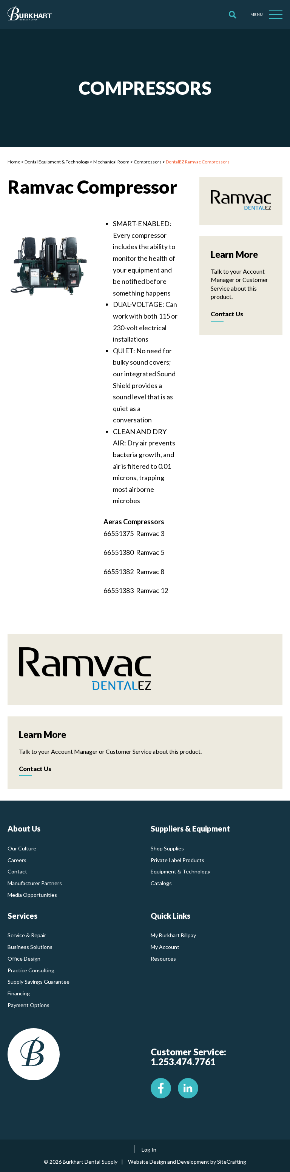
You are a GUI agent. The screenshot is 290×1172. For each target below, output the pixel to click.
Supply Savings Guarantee (38, 981)
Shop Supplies (167, 848)
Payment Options (28, 1005)
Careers (17, 860)
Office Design (24, 958)
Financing (19, 993)
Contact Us (227, 313)
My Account (165, 947)
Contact (17, 871)
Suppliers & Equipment (190, 828)
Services (22, 915)
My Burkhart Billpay (173, 935)
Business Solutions (30, 947)
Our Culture (22, 848)
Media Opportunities (32, 895)
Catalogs (161, 883)
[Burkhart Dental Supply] (30, 15)
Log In (149, 1149)
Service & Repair (27, 935)
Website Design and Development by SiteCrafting (187, 1161)
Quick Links (170, 915)
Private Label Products (177, 860)
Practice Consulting (31, 970)
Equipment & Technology (180, 871)
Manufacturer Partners (35, 883)
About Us (24, 828)
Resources (163, 958)
